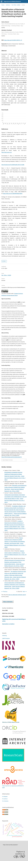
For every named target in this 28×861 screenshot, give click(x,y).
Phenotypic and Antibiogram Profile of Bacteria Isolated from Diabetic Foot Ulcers (15, 487)
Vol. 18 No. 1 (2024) (16, 5)
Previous (5, 591)
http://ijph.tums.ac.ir (6, 152)
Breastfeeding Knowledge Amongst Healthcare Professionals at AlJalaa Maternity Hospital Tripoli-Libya (13, 474)
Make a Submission (8, 601)
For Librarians (5, 801)
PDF (5, 261)
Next (24, 591)
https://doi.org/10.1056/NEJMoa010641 (12, 193)
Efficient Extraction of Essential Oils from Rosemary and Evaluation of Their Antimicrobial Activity (14, 562)
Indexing (4, 635)
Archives (8, 5)
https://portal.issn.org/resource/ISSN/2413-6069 (13, 786)
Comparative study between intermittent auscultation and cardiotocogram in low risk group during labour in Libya (15, 496)
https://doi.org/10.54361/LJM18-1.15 (13, 40)
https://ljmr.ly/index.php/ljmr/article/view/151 (11, 457)
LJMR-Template (6, 638)
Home (2, 5)
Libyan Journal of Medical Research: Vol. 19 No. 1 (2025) (14, 528)
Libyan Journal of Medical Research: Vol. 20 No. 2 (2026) (14, 545)
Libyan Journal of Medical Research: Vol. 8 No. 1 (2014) (14, 500)
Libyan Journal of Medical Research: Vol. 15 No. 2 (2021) (14, 477)
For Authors (5, 798)
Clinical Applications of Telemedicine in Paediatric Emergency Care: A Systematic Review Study (14, 584)
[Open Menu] (1, 1)
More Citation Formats (8, 460)
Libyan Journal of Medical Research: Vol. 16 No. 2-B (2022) (15, 554)
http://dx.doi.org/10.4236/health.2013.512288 (12, 164)
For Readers (5, 796)
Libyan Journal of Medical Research (12, 1)
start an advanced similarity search (17, 594)
